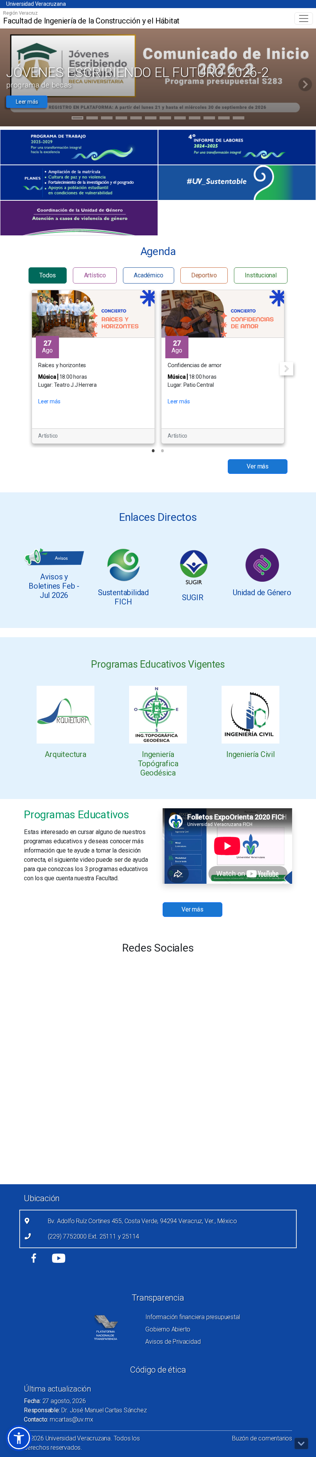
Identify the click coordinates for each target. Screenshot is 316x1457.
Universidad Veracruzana (36, 4)
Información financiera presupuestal (192, 1317)
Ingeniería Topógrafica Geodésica (158, 763)
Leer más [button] (27, 102)
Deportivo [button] (204, 275)
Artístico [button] (95, 275)
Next (286, 368)
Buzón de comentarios (262, 1438)
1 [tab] (153, 451)
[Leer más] (65, 714)
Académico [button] (148, 275)
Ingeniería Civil (250, 754)
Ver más (192, 909)
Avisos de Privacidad (172, 1341)
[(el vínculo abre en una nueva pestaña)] (79, 147)
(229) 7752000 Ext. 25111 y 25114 (94, 1236)
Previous (29, 368)
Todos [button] (47, 275)
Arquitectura (65, 754)
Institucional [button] (260, 275)
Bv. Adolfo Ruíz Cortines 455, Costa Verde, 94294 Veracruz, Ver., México (142, 1221)
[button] (19, 1438)
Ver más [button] (258, 466)
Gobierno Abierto (167, 1329)
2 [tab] (162, 451)
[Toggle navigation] (303, 18)
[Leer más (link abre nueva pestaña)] (54, 556)
